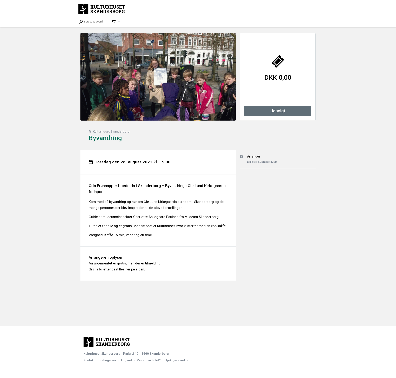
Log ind (126, 360)
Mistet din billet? (149, 360)
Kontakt (89, 360)
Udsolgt (277, 110)
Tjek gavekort (175, 360)
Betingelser (107, 360)
